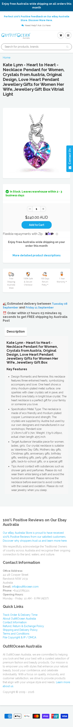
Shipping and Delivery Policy (20, 629)
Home (6, 57)
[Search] (67, 47)
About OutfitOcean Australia (19, 618)
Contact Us (69, 157)
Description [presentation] (16, 331)
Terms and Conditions (16, 633)
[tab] (16, 331)
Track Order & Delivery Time (20, 614)
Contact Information (15, 622)
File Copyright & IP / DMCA (19, 637)
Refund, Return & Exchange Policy (23, 626)
